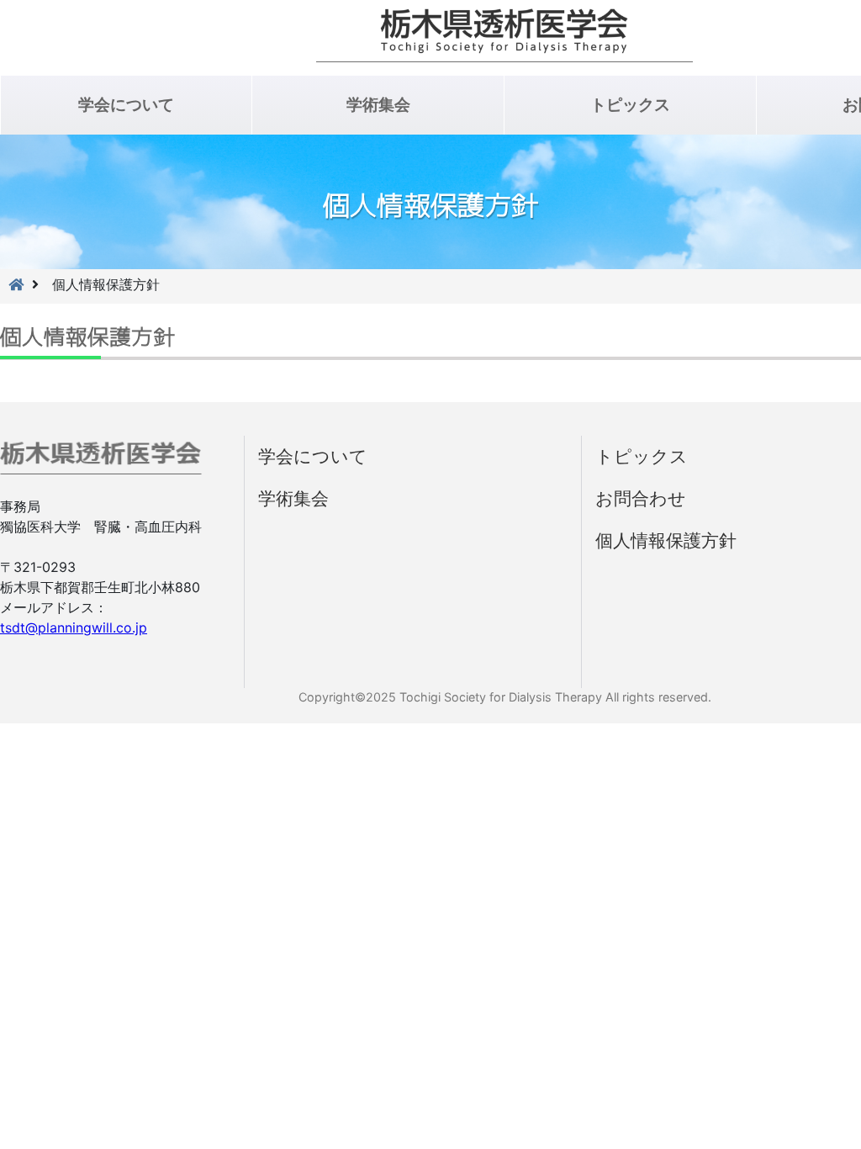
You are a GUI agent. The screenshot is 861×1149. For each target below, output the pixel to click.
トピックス (630, 104)
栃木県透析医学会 (504, 35)
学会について (126, 104)
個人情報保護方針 (666, 540)
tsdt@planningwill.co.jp (73, 627)
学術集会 (378, 104)
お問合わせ (640, 498)
